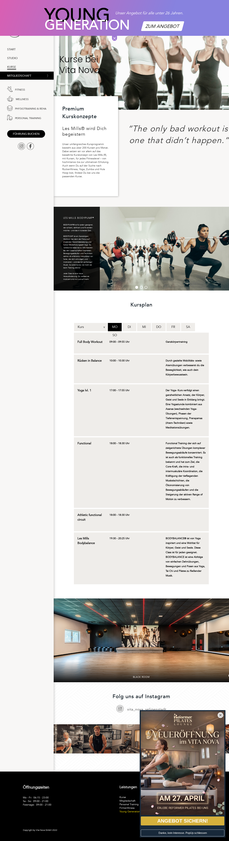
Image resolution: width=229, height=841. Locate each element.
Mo (115, 327)
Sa (188, 327)
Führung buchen (26, 134)
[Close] (220, 715)
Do (158, 327)
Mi (144, 327)
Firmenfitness (127, 808)
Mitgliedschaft (19, 76)
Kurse (123, 797)
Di (129, 327)
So (115, 335)
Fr (173, 327)
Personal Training (129, 804)
